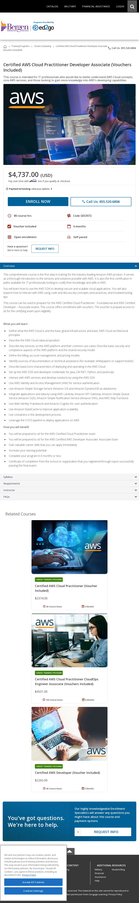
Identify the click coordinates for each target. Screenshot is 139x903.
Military (98, 869)
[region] (33, 873)
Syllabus (8, 477)
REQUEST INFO (45, 249)
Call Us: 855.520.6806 (122, 48)
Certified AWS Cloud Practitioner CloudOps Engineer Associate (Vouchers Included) (66, 681)
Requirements (11, 483)
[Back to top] (69, 864)
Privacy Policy (115, 894)
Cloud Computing (42, 46)
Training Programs (20, 46)
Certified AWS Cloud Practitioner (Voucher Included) (66, 588)
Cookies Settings (33, 890)
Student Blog (118, 869)
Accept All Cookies (33, 882)
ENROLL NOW (38, 201)
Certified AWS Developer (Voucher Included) (67, 773)
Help (97, 880)
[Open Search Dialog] (132, 6)
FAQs (6, 496)
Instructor (9, 490)
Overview (9, 266)
